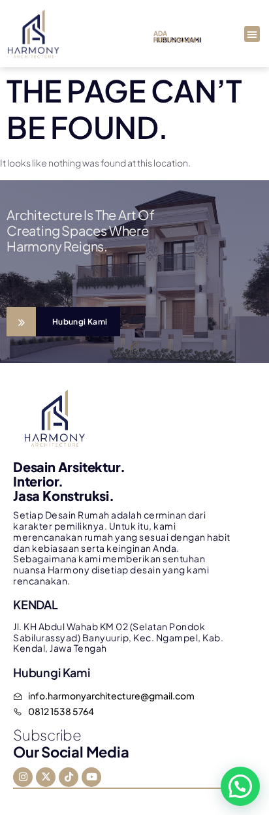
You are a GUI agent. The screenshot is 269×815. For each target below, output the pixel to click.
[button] (252, 34)
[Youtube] (91, 777)
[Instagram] (23, 777)
